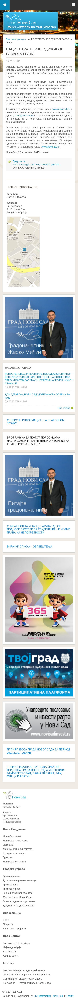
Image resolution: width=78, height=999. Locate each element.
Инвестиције (12, 912)
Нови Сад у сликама (14, 861)
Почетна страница (15, 39)
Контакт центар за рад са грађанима (24, 970)
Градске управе (12, 888)
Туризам (7, 857)
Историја (8, 844)
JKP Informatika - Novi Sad (48, 996)
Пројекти (8, 924)
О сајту (69, 996)
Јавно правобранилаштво (18, 893)
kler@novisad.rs (24, 115)
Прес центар (12, 935)
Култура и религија (14, 853)
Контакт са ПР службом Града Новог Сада (27, 983)
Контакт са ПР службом (16, 943)
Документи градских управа (18, 905)
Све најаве (64, 408)
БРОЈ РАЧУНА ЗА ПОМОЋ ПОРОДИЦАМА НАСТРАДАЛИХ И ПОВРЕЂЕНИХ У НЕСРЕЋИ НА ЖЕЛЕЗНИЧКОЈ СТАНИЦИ (38, 441)
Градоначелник (11, 876)
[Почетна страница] (30, 30)
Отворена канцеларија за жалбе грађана (26, 974)
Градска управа (14, 868)
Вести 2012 (9, 951)
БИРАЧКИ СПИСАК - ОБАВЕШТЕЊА (29, 546)
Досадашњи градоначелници (19, 880)
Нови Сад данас (14, 829)
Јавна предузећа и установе (19, 901)
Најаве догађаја (18, 367)
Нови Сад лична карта (15, 840)
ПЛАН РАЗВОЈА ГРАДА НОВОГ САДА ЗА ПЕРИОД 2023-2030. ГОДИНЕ (38, 751)
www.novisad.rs (60, 109)
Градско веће (10, 884)
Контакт (8, 963)
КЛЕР (6, 920)
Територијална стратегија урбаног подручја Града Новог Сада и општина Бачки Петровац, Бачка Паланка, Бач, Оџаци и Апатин (36, 771)
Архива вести (10, 955)
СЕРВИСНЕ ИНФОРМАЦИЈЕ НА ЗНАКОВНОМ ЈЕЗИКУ (35, 422)
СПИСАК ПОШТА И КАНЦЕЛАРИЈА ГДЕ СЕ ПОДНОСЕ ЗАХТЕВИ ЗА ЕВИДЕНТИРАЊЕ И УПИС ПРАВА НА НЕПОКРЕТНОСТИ (38, 529)
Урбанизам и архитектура (17, 849)
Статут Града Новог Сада (17, 897)
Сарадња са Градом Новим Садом (22, 978)
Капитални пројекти (14, 928)
